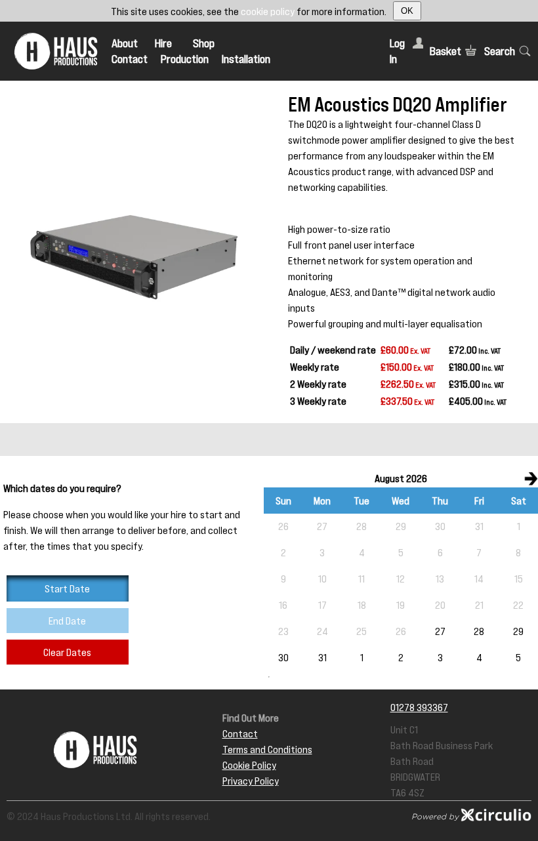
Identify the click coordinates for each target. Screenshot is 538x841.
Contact (130, 59)
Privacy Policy (250, 781)
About (125, 43)
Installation (246, 59)
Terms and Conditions (267, 749)
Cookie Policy (249, 765)
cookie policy (268, 11)
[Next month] (531, 478)
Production (185, 59)
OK (407, 11)
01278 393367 (419, 707)
